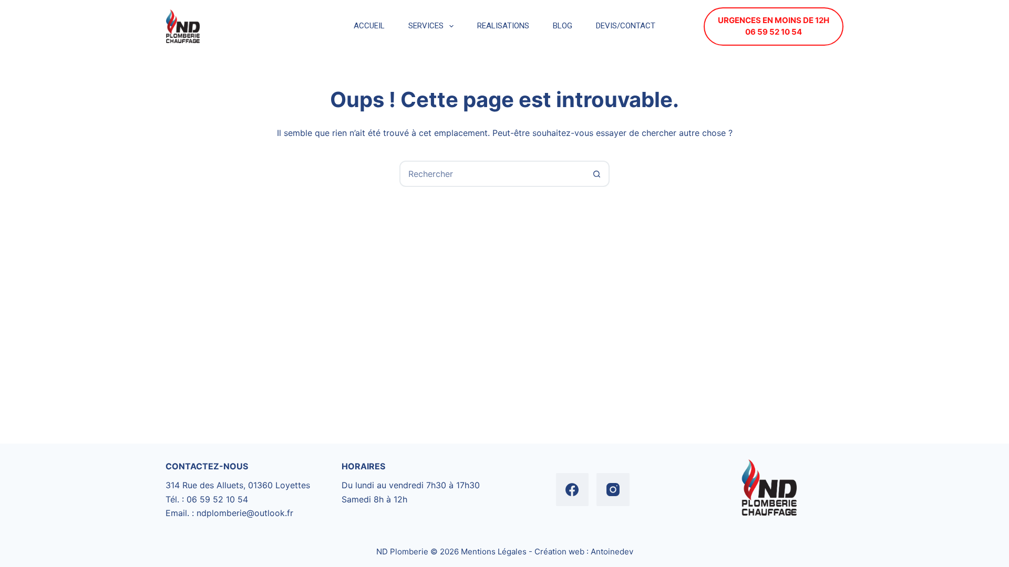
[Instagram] (613, 489)
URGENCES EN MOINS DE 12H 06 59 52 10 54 (773, 26)
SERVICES (426, 25)
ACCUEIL (369, 25)
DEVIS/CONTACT (625, 25)
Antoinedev (612, 551)
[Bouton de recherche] (596, 174)
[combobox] (492, 174)
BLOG (562, 25)
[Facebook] (572, 489)
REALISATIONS (503, 25)
